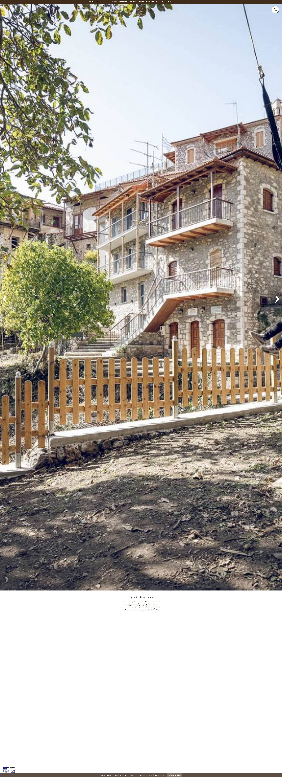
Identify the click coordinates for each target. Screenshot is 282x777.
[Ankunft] (109, 775)
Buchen (89, 717)
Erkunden (133, 1)
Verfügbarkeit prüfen (174, 775)
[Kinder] (162, 775)
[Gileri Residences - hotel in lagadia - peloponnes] (141, 11)
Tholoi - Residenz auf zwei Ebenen (235, 708)
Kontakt (168, 1)
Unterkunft (123, 1)
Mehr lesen (6, 717)
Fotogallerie (150, 1)
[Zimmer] (136, 775)
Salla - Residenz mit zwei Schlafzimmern (141, 708)
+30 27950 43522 (91, 1)
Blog (157, 1)
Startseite (114, 1)
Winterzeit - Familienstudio (47, 708)
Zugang (141, 1)
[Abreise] (123, 775)
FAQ (163, 1)
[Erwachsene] (151, 775)
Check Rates (275, 9)
